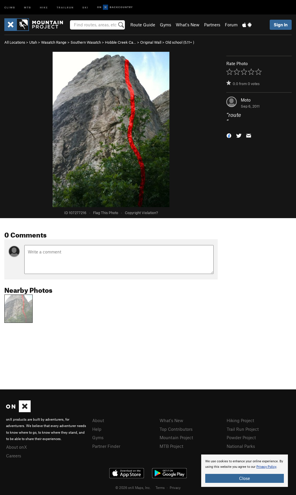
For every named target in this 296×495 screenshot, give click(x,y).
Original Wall (150, 42)
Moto (246, 99)
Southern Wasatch (86, 42)
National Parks (241, 446)
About (98, 420)
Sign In (281, 24)
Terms (160, 487)
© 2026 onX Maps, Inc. (133, 487)
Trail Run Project (243, 429)
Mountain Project (176, 437)
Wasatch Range (53, 42)
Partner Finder (106, 446)
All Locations (14, 42)
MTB (27, 7)
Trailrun (65, 7)
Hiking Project (240, 420)
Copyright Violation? (141, 212)
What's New (187, 24)
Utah (33, 42)
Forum (231, 24)
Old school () (179, 42)
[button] (229, 135)
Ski (85, 7)
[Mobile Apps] (246, 24)
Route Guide (142, 24)
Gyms (165, 24)
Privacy (175, 487)
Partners (212, 24)
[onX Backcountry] (115, 7)
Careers (13, 455)
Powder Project (241, 437)
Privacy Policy (266, 467)
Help (96, 429)
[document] (244, 471)
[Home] (36, 24)
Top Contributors (176, 429)
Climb (9, 7)
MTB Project (171, 446)
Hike (44, 7)
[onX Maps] (18, 410)
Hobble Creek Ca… (120, 42)
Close (244, 478)
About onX (16, 447)
